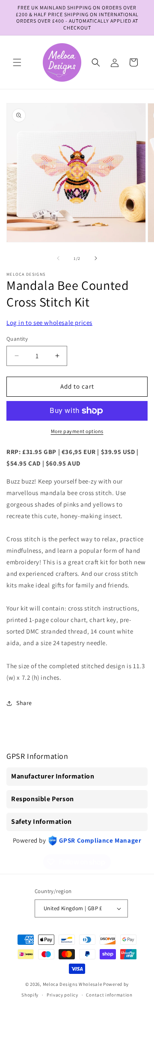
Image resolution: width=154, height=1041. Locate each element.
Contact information (109, 995)
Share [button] (24, 703)
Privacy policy (62, 995)
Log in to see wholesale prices (49, 322)
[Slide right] (95, 258)
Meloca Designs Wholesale (72, 984)
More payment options (77, 431)
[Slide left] (58, 258)
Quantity (17, 338)
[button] (17, 62)
